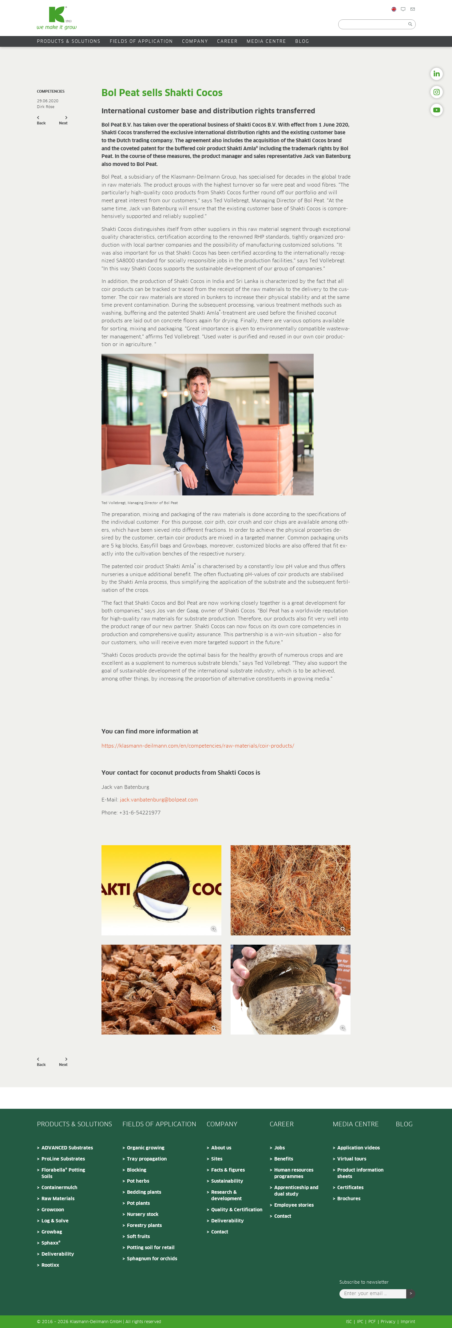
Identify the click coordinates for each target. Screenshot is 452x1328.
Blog (411, 22)
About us (221, 1148)
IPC (360, 1322)
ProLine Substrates (63, 1159)
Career (227, 41)
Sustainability (227, 1181)
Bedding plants (144, 1192)
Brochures (348, 1199)
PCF (372, 1322)
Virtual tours (351, 1159)
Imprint (408, 1322)
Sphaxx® (51, 1243)
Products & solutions (69, 41)
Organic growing (146, 1148)
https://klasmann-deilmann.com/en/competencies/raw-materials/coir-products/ (197, 746)
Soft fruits (138, 1236)
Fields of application (141, 41)
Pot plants (138, 1203)
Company (195, 41)
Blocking (136, 1170)
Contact (424, 22)
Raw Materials (58, 1199)
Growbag (52, 1232)
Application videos (358, 1148)
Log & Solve (55, 1221)
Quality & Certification (236, 1210)
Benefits (283, 1159)
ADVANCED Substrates (67, 1148)
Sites (216, 1159)
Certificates (350, 1187)
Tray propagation (147, 1159)
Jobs (279, 1148)
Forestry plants (144, 1225)
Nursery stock (142, 1214)
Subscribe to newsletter (364, 1282)
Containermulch (59, 1187)
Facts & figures (228, 1170)
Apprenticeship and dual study (296, 1191)
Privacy (388, 1322)
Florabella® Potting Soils (63, 1173)
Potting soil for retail (151, 1247)
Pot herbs (138, 1181)
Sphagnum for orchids (152, 1259)
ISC (349, 1322)
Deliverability (58, 1254)
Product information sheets (360, 1173)
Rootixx (50, 1265)
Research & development (226, 1195)
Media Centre (266, 41)
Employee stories (294, 1205)
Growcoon (53, 1210)
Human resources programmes (293, 1173)
